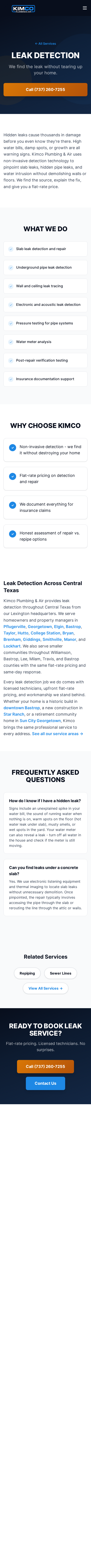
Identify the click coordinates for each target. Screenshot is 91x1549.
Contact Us (45, 1083)
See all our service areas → (57, 733)
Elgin (59, 626)
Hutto (23, 633)
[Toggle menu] (84, 8)
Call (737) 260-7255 (45, 89)
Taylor (9, 633)
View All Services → (45, 988)
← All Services (45, 43)
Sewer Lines (60, 973)
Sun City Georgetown (40, 720)
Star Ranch (14, 714)
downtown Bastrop (22, 707)
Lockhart (12, 646)
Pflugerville (15, 626)
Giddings (31, 639)
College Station (45, 633)
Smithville (52, 639)
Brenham (12, 639)
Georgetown (40, 626)
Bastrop (73, 626)
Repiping (27, 973)
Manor (70, 639)
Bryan (68, 633)
